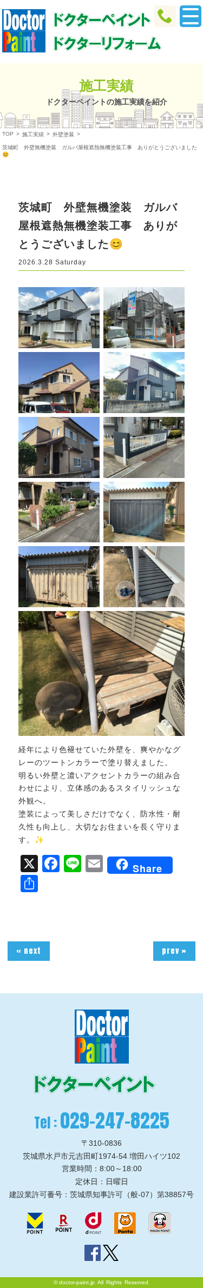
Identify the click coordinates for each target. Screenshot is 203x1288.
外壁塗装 (63, 134)
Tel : (101, 1120)
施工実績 (33, 134)
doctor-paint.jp (77, 1282)
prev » (174, 951)
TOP (8, 134)
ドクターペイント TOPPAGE (23, 31)
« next (28, 951)
